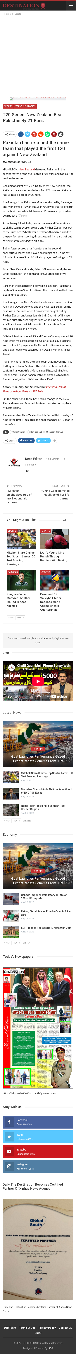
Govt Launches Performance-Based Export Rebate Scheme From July (38, 758)
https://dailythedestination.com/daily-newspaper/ (29, 1093)
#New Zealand (35, 432)
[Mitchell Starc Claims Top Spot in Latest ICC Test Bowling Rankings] (21, 539)
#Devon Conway (18, 432)
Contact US (65, 1327)
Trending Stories (25, 106)
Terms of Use (27, 1327)
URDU (38, 1332)
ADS (51, 1348)
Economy (38, 749)
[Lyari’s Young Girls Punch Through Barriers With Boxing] (54, 539)
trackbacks (42, 638)
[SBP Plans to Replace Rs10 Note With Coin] (11, 932)
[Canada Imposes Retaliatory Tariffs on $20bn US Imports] (11, 899)
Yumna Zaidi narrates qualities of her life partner (55, 494)
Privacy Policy (47, 1327)
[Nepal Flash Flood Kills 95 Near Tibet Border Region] (11, 810)
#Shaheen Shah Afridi (55, 432)
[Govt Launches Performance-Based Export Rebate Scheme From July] (38, 744)
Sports (8, 106)
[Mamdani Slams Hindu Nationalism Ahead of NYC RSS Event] (11, 794)
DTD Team (10, 1327)
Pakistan (13, 572)
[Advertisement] (38, 56)
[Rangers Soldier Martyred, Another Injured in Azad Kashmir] (21, 580)
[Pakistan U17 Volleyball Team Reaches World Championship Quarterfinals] (54, 580)
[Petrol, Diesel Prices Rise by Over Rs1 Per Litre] (11, 916)
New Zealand (27, 169)
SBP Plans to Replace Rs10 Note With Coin (46, 927)
